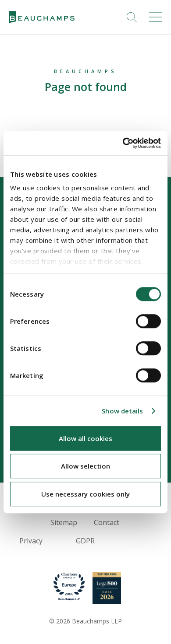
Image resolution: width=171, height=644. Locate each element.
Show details (122, 410)
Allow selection (85, 466)
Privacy (31, 541)
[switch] (148, 321)
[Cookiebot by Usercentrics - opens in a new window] (123, 143)
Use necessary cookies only (85, 494)
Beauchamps (85, 71)
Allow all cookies (85, 438)
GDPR (85, 541)
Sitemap (63, 522)
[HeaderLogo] (42, 17)
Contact (106, 522)
